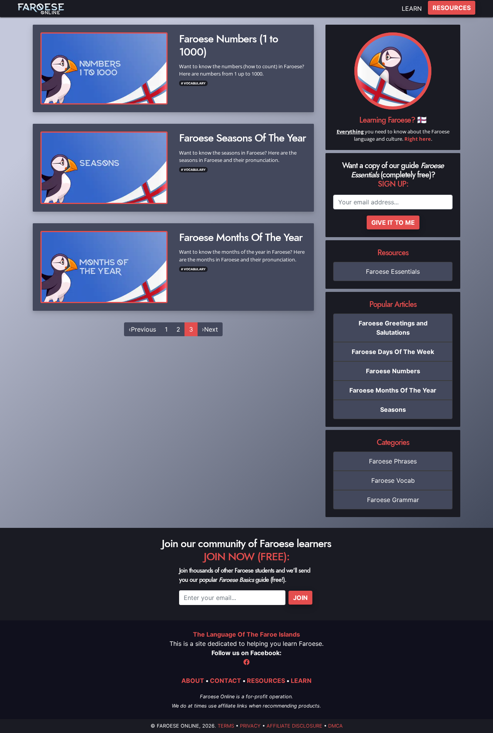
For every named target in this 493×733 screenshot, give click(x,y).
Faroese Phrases (393, 461)
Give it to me (393, 222)
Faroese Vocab (393, 480)
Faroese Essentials (393, 271)
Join (300, 598)
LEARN (412, 8)
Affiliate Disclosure (294, 726)
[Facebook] (246, 662)
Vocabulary (195, 83)
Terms (226, 726)
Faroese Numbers (393, 371)
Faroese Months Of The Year (392, 390)
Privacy (250, 726)
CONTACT (225, 680)
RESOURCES (452, 8)
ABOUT (192, 680)
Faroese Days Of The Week (393, 352)
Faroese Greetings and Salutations (393, 327)
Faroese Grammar (393, 500)
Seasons (393, 409)
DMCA (335, 726)
